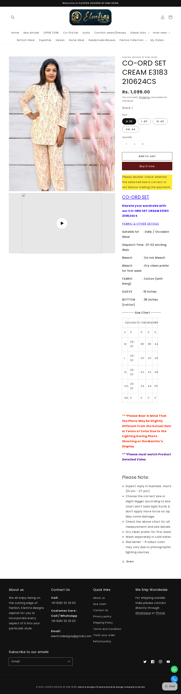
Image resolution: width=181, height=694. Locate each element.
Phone (160, 613)
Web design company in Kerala (127, 687)
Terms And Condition (107, 629)
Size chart (99, 604)
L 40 (144, 121)
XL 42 (160, 121)
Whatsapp (143, 613)
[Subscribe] (68, 661)
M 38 (129, 121)
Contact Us (100, 610)
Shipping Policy (103, 622)
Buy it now (147, 166)
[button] (13, 17)
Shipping (144, 97)
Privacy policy (102, 616)
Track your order (104, 635)
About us (99, 598)
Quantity (127, 137)
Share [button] (130, 561)
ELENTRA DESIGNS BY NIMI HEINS (61, 687)
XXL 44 (130, 129)
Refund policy (102, 641)
